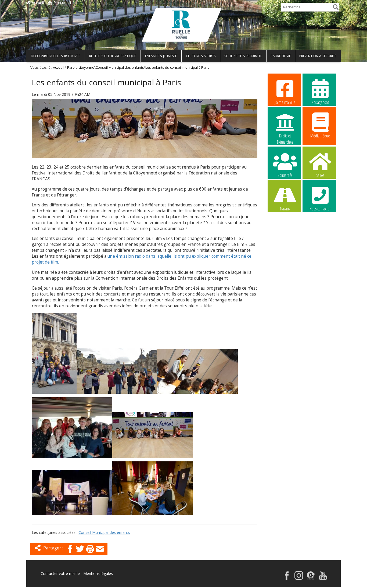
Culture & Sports (200, 56)
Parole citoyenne (80, 67)
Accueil (37, 2)
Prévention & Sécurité (317, 56)
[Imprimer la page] (90, 553)
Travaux (285, 209)
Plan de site (63, 2)
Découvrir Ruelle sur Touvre (55, 56)
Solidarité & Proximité (243, 56)
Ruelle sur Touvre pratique (112, 56)
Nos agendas (320, 102)
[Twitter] (80, 553)
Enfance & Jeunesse (161, 56)
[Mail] (100, 553)
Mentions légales (98, 573)
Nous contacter (320, 209)
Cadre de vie (281, 56)
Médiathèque (320, 136)
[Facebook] (70, 553)
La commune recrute (285, 243)
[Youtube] (323, 578)
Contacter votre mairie (60, 573)
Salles (320, 175)
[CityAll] (311, 578)
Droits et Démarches (285, 136)
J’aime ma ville (285, 102)
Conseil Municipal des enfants (120, 67)
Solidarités (285, 175)
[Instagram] (298, 578)
